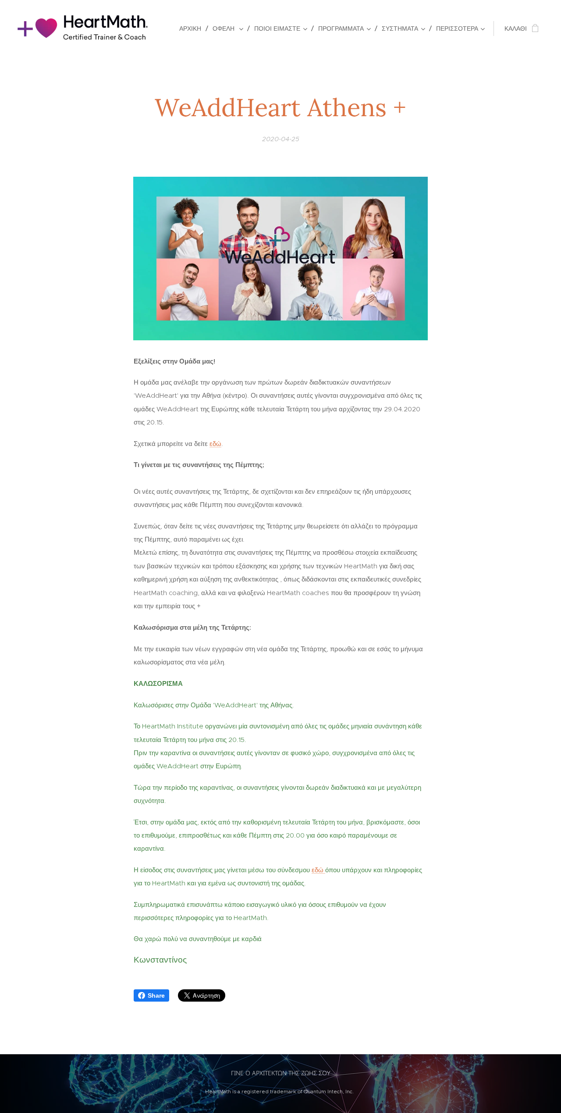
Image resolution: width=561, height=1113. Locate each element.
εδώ (215, 443)
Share (156, 995)
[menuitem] (192, 28)
